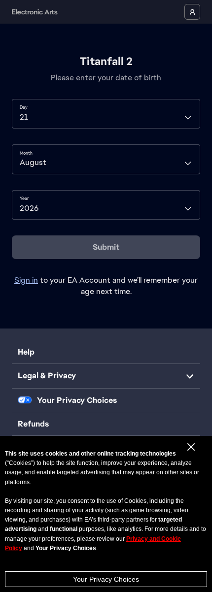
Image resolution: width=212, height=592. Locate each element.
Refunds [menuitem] (33, 424)
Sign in (26, 280)
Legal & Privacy (47, 375)
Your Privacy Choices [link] (77, 400)
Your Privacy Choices (106, 579)
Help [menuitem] (26, 352)
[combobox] (106, 114)
